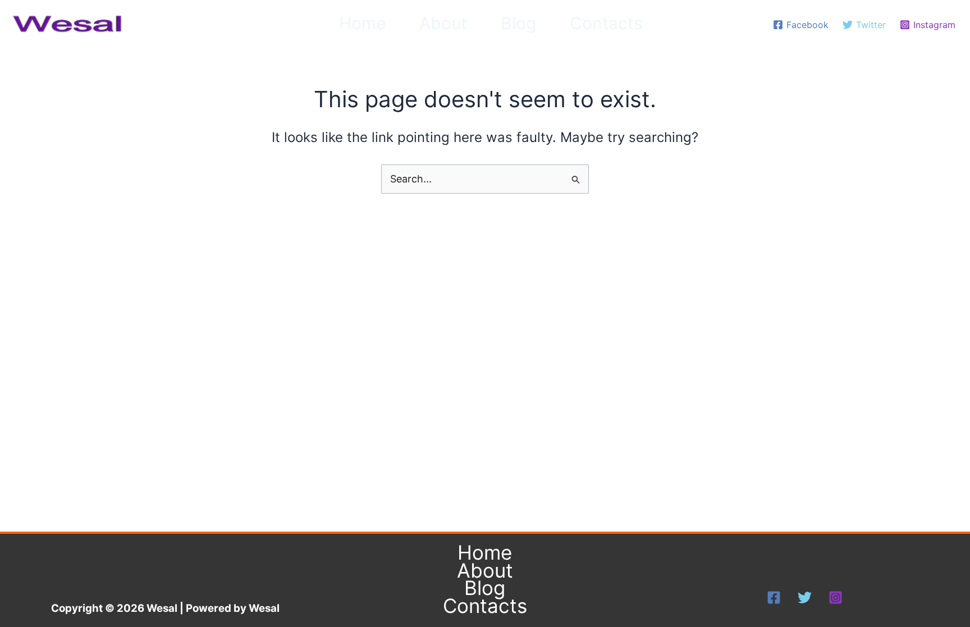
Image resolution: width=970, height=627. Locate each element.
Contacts (606, 23)
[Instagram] (836, 598)
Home (362, 23)
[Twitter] (805, 598)
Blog (518, 23)
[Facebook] (774, 598)
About (443, 23)
